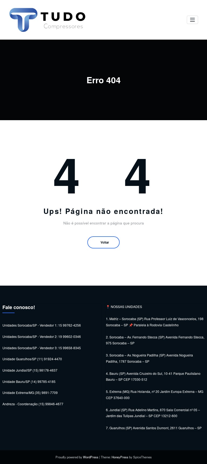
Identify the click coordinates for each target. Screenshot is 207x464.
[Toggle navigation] (192, 20)
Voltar (105, 242)
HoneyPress (120, 457)
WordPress (90, 457)
